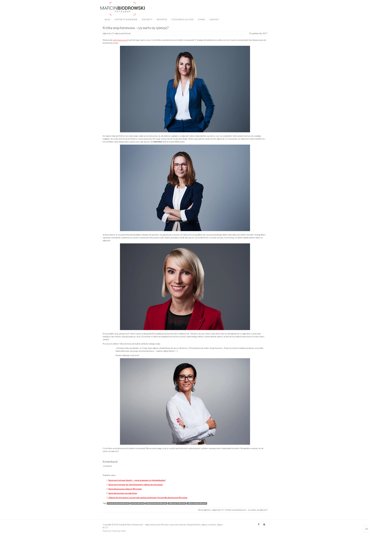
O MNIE (201, 19)
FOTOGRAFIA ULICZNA (182, 19)
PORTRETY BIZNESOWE (126, 19)
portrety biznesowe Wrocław (118, 503)
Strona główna (204, 510)
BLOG (107, 19)
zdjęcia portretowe (123, 33)
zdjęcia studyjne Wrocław (197, 503)
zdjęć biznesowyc (120, 40)
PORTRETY (147, 19)
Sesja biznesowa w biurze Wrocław (125, 489)
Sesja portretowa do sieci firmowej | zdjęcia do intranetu (135, 484)
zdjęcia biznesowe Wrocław (156, 503)
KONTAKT (214, 19)
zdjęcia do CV (108, 33)
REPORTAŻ (162, 19)
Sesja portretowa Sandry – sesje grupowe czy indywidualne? (137, 480)
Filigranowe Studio (119, 531)
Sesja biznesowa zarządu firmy (122, 493)
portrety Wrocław (137, 503)
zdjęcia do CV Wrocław (177, 503)
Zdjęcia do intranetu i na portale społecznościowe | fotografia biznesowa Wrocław (147, 497)
